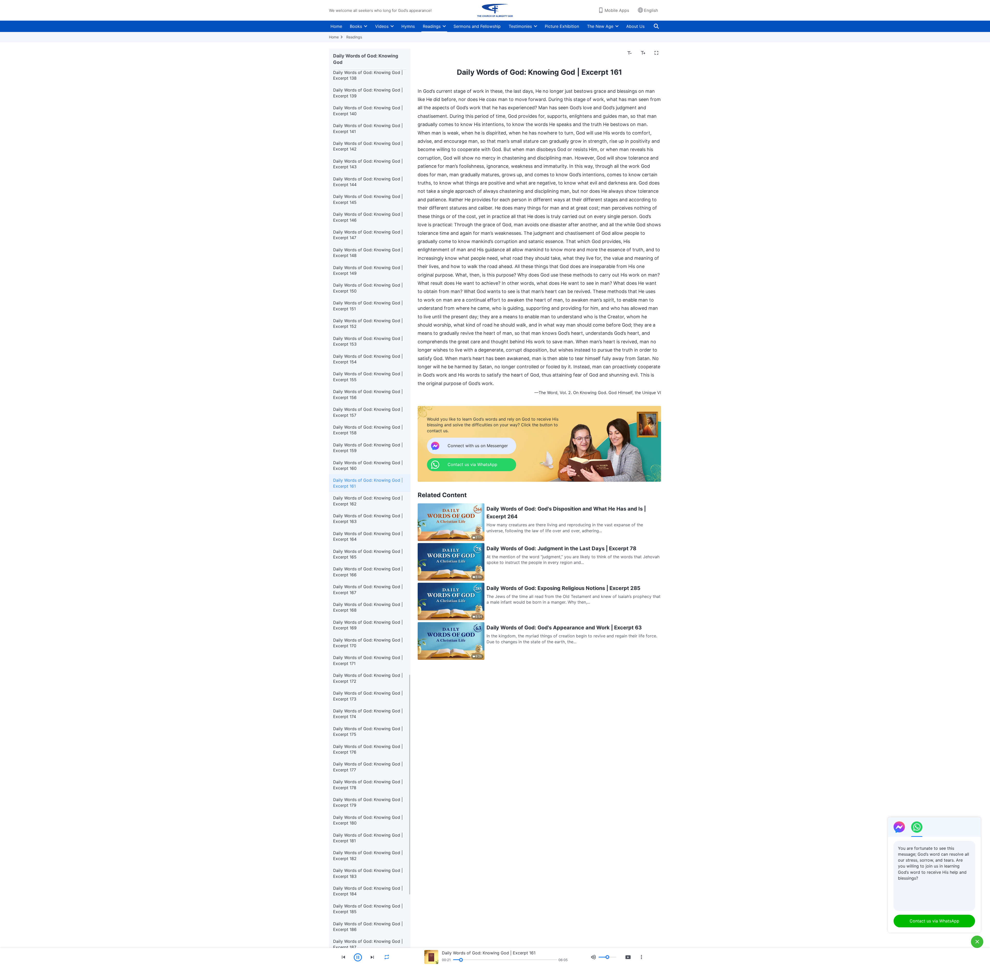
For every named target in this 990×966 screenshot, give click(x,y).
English (651, 10)
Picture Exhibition (562, 26)
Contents (430, 53)
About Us (635, 26)
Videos (382, 26)
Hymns (408, 26)
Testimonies (520, 26)
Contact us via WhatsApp (934, 920)
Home (336, 26)
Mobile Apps (617, 10)
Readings (432, 26)
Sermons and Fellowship (477, 26)
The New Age (600, 26)
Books (356, 26)
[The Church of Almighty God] (495, 10)
